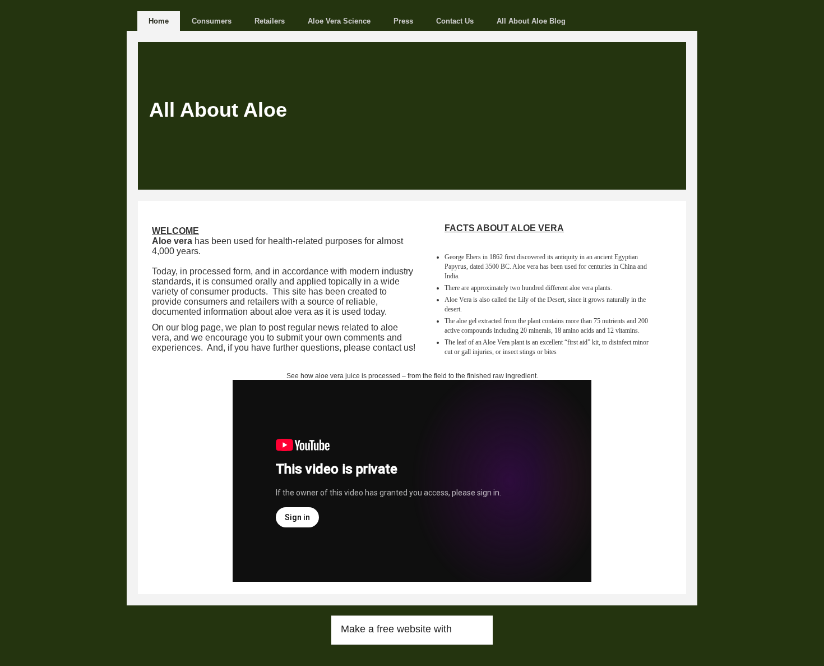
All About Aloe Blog (531, 21)
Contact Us (455, 21)
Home (159, 21)
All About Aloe (218, 109)
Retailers (269, 21)
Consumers (212, 21)
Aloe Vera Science (339, 21)
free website (404, 629)
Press (403, 21)
